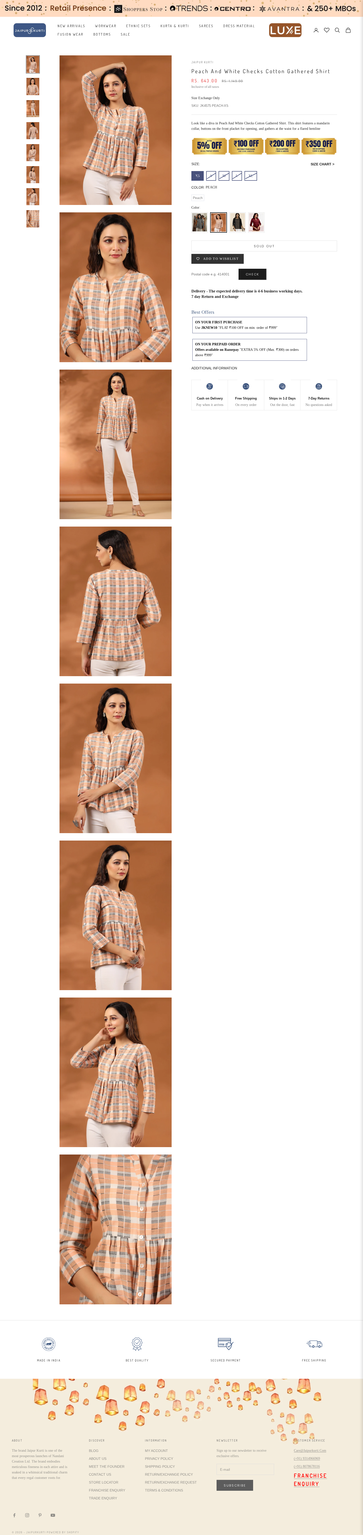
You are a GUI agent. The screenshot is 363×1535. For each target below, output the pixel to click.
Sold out (264, 246)
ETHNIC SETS (138, 26)
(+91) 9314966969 (307, 1458)
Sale (125, 34)
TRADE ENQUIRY (103, 1498)
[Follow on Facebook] (14, 1515)
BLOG (94, 1451)
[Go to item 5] (33, 153)
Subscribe (235, 1485)
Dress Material (239, 26)
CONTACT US (100, 1474)
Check (252, 274)
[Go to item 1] (33, 64)
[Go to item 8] (33, 219)
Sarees (206, 26)
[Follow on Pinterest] (40, 1515)
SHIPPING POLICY (160, 1466)
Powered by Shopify (63, 1532)
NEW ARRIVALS (71, 26)
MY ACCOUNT (156, 1451)
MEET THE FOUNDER (106, 1466)
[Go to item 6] (33, 175)
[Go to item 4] (33, 131)
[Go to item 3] (33, 109)
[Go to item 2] (33, 86)
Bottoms (102, 34)
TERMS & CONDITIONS (164, 1490)
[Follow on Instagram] (27, 1515)
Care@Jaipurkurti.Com (310, 1450)
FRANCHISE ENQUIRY (107, 1490)
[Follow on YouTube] (52, 1515)
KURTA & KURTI (175, 26)
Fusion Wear (70, 34)
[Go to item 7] (33, 197)
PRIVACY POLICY (159, 1459)
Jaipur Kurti (202, 62)
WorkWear (105, 26)
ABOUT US (97, 1459)
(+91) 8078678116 (307, 1466)
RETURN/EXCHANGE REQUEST (171, 1482)
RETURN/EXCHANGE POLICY (169, 1474)
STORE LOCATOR (103, 1482)
